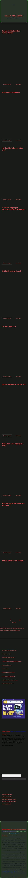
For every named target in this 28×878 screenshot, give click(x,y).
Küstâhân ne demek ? (11, 92)
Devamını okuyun (7, 85)
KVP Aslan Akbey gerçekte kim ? (12, 445)
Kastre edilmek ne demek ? (13, 561)
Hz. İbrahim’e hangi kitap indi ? (12, 149)
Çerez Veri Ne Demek (6, 803)
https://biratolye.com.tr (19, 628)
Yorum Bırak (18, 84)
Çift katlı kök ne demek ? (12, 271)
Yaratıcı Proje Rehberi (14, 15)
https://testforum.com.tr (6, 628)
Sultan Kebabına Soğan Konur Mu (9, 799)
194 (20, 620)
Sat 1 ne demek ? (9, 327)
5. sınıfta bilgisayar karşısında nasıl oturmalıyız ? (13, 209)
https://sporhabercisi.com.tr (7, 630)
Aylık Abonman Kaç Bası (7, 794)
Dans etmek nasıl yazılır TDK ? (14, 385)
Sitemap (17, 630)
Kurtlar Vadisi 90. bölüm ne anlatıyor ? (13, 504)
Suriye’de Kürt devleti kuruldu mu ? (11, 32)
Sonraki (14, 622)
